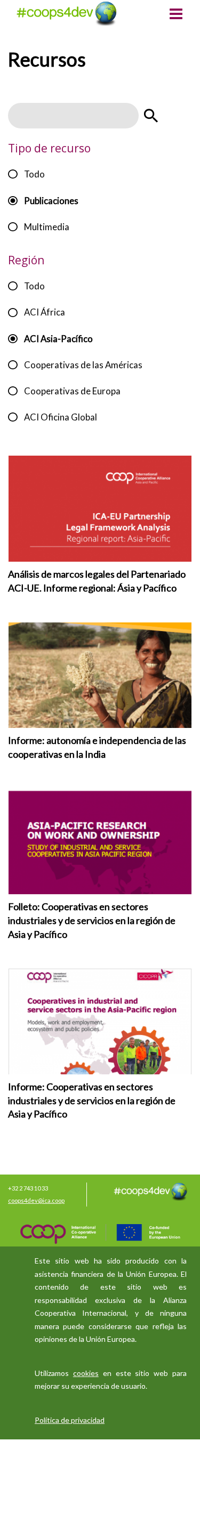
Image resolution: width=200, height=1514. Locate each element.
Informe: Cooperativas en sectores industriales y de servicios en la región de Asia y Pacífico (91, 1100)
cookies (86, 1373)
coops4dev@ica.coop (36, 1200)
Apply (151, 116)
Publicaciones (51, 200)
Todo (34, 174)
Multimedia (46, 226)
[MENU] (176, 15)
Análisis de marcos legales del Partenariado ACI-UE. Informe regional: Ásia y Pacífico (97, 581)
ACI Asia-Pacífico (58, 338)
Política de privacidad (70, 1419)
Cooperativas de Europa (72, 390)
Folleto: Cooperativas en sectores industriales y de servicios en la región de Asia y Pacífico (91, 920)
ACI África (44, 312)
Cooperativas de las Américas (83, 364)
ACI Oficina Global (60, 417)
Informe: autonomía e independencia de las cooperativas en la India (97, 747)
